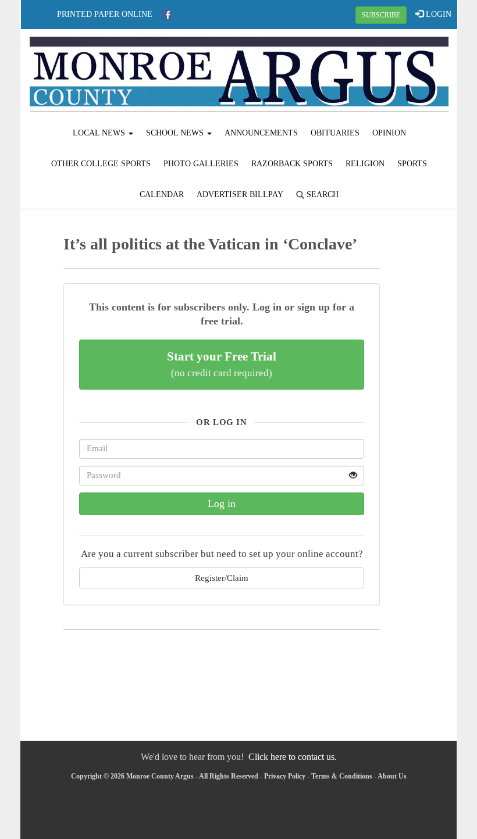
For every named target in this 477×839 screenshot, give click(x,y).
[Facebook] (166, 14)
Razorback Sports (292, 163)
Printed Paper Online (104, 14)
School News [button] (176, 132)
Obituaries (335, 132)
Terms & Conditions (341, 776)
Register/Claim (221, 578)
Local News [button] (100, 132)
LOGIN (437, 14)
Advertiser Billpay (240, 194)
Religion (365, 163)
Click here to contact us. (292, 757)
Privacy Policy (284, 776)
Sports (412, 163)
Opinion (389, 132)
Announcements (261, 132)
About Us (392, 776)
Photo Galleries (200, 163)
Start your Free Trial (221, 364)
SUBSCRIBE (381, 15)
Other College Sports (101, 163)
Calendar (162, 194)
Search (321, 194)
